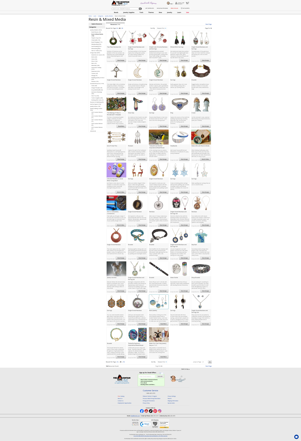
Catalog (121, 396)
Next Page (209, 24)
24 (117, 28)
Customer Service (150, 390)
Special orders (171, 403)
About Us (120, 398)
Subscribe (160, 376)
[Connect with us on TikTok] (151, 411)
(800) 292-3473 (171, 416)
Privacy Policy (146, 403)
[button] (145, 424)
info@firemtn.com (135, 416)
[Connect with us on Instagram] (159, 411)
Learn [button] (179, 12)
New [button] (160, 12)
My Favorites (186, 8)
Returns (170, 398)
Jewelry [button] (169, 12)
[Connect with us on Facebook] (142, 411)
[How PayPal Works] (164, 425)
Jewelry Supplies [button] (128, 12)
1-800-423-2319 (150, 393)
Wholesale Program (162, 8)
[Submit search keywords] (140, 9)
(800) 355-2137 (154, 416)
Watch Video (205, 159)
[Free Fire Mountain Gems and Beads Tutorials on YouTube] (146, 411)
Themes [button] (151, 12)
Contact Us (120, 400)
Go (210, 362)
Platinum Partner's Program (150, 396)
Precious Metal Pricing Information (151, 398)
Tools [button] (141, 12)
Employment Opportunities (124, 403)
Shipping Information (173, 400)
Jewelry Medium (109, 16)
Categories (100, 16)
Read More (121, 126)
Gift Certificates (149, 8)
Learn (94, 16)
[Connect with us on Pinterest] (155, 411)
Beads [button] (116, 12)
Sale (187, 12)
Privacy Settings (172, 396)
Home (90, 16)
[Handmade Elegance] (148, 3)
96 (122, 28)
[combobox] (126, 9)
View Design (120, 60)
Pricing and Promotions (149, 400)
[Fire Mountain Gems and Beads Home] (120, 3)
